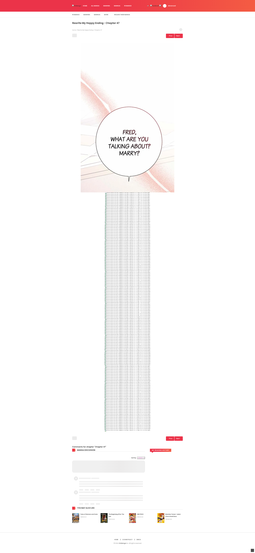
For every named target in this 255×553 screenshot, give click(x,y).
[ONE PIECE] (132, 518)
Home (74, 30)
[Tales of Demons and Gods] (75, 518)
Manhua (97, 15)
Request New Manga (122, 15)
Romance (75, 15)
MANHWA (106, 6)
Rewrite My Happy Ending (85, 30)
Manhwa (86, 15)
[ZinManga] (76, 6)
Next (178, 36)
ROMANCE (127, 6)
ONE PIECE (140, 514)
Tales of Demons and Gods (89, 514)
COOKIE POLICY (127, 540)
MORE (106, 15)
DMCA (139, 540)
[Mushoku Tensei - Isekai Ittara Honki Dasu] (160, 518)
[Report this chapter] (180, 29)
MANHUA (117, 6)
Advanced (172, 6)
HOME (85, 6)
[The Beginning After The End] (104, 518)
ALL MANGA (95, 6)
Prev (170, 36)
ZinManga (122, 543)
